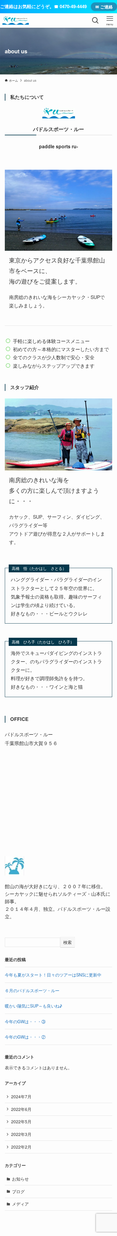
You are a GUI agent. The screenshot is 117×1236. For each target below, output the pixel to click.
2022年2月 (21, 1147)
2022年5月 (21, 1121)
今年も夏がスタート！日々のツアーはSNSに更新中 (53, 975)
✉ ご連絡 (104, 7)
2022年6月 (21, 1109)
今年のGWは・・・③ (25, 1021)
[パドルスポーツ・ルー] (15, 20)
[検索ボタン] (95, 20)
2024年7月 (21, 1096)
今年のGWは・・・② (25, 1037)
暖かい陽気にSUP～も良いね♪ (33, 1006)
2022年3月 (21, 1134)
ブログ (18, 1191)
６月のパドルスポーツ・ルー (32, 990)
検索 (67, 942)
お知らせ (20, 1179)
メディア (20, 1204)
